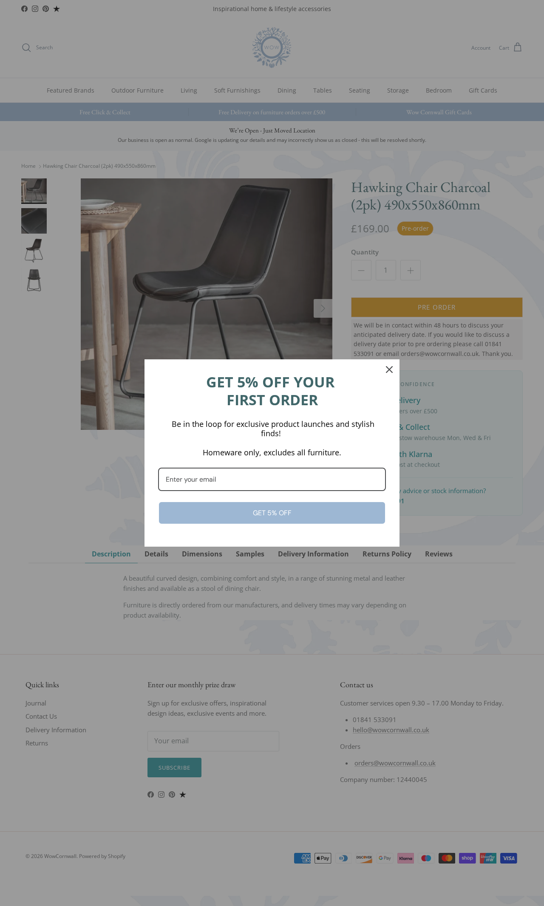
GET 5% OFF (272, 512)
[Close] (389, 369)
